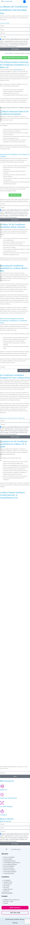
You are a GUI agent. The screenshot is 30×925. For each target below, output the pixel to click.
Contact (5, 903)
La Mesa (10, 53)
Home (6, 53)
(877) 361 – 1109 (8, 901)
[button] (24, 1)
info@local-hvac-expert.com (11, 899)
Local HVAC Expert (17, 69)
